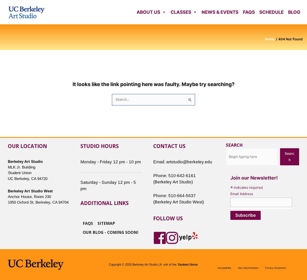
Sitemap (106, 223)
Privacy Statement (275, 267)
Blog (294, 12)
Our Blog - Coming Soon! (110, 232)
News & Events (220, 12)
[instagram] (172, 237)
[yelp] (188, 236)
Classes (181, 12)
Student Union (188, 264)
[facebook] (160, 237)
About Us (148, 12)
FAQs (249, 12)
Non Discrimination (248, 267)
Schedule (271, 12)
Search (234, 145)
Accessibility (224, 267)
